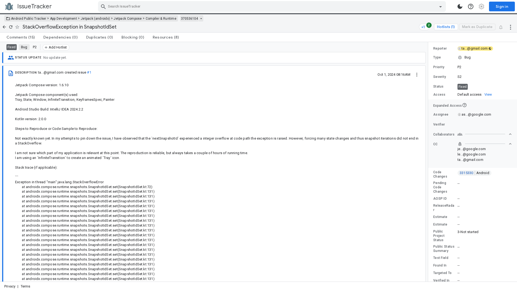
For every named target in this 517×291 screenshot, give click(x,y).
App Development (63, 18)
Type (437, 57)
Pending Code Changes (440, 187)
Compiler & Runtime (161, 18)
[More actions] (510, 27)
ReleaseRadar (443, 208)
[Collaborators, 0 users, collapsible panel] (484, 134)
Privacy (9, 286)
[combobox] (272, 6)
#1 (89, 72)
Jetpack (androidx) (95, 18)
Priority (438, 67)
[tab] (20, 37)
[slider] (429, 162)
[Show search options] (440, 6)
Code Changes (440, 174)
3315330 (474, 173)
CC (435, 144)
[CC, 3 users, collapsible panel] (484, 143)
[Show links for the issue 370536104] (201, 19)
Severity (439, 77)
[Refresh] (11, 27)
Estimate (440, 217)
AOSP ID (440, 198)
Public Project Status (439, 236)
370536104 (189, 18)
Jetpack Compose (128, 18)
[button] (472, 57)
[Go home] (4, 27)
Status (438, 86)
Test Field (440, 258)
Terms (25, 286)
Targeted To (442, 273)
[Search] (103, 6)
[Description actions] (417, 74)
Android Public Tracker (28, 18)
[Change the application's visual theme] (460, 6)
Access (439, 94)
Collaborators (444, 134)
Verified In (441, 280)
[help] (470, 6)
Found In (439, 265)
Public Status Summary (444, 249)
